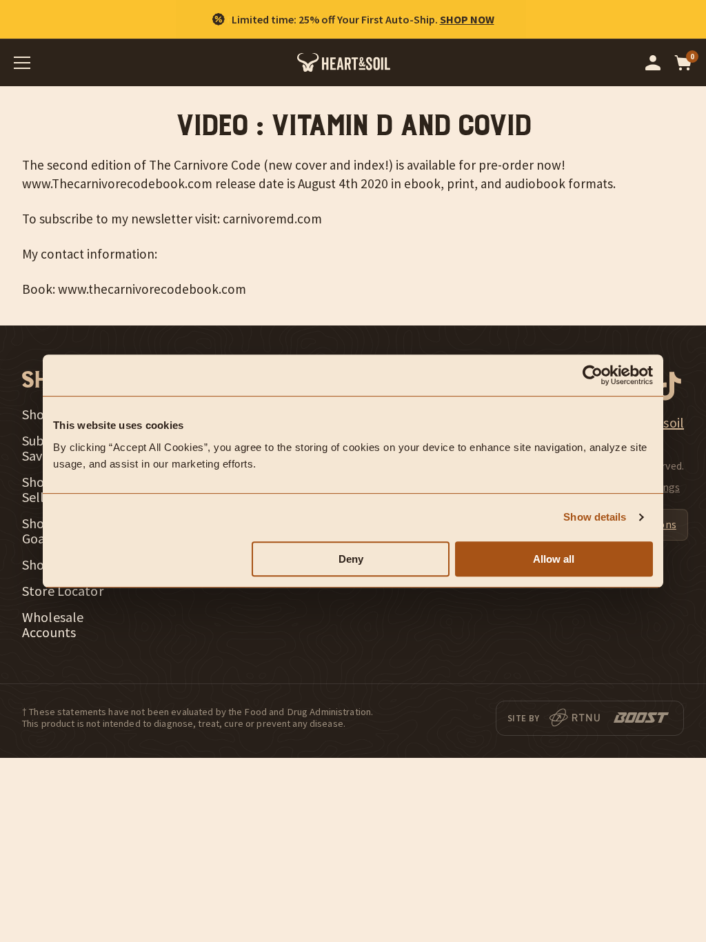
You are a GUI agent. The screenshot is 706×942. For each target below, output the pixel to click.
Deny (351, 559)
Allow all (553, 559)
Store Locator (62, 591)
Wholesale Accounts (52, 625)
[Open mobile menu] (22, 62)
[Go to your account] (652, 62)
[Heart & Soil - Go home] (343, 62)
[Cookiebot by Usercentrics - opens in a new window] (592, 375)
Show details (594, 517)
